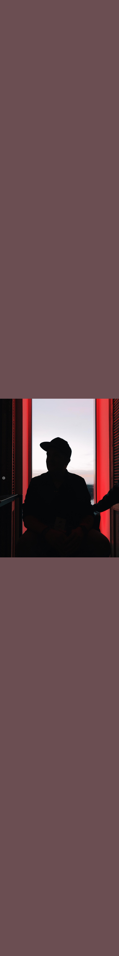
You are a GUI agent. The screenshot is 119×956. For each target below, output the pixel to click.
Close (59, 478)
